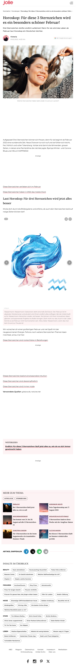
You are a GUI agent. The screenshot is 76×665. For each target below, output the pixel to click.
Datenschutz (29, 649)
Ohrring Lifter (22, 605)
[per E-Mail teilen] (46, 551)
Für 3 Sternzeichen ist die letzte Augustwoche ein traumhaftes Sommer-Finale (25, 536)
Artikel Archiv (40, 652)
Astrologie (8, 498)
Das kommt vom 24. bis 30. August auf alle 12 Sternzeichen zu (24, 522)
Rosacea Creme (9, 574)
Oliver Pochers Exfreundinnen (36, 620)
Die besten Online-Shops (39, 605)
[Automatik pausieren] (66, 219)
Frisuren (7, 585)
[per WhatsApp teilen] (39, 551)
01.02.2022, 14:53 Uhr (17, 39)
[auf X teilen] (33, 551)
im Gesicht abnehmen (26, 574)
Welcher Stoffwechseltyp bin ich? (49, 574)
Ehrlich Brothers (51, 616)
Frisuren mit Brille (31, 590)
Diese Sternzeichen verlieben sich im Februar (22, 187)
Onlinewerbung (26, 652)
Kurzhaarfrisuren (19, 585)
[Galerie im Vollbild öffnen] (70, 219)
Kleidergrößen (9, 605)
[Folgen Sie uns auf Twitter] (48, 661)
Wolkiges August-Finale (58, 516)
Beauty (6, 570)
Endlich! (16, 504)
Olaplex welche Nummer (23, 579)
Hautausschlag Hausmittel (38, 570)
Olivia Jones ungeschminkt (13, 620)
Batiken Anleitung (47, 600)
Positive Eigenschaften (19, 631)
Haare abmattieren (19, 570)
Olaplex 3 (7, 579)
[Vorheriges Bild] (6, 262)
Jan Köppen (24, 625)
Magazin (18, 649)
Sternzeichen (21, 498)
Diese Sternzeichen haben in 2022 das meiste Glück (24, 192)
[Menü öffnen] (71, 3)
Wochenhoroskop (20, 516)
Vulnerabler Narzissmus (12, 640)
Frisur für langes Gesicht (12, 590)
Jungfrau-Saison (19, 530)
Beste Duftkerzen (10, 636)
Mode (5, 601)
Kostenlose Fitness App (28, 636)
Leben (5, 631)
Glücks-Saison (55, 530)
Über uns (52, 652)
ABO (10, 649)
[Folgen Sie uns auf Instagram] (34, 661)
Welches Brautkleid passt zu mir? (15, 610)
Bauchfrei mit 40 (63, 600)
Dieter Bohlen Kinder (58, 620)
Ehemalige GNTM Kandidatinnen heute (24, 600)
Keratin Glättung (62, 594)
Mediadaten (62, 649)
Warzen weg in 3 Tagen (61, 631)
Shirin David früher (35, 616)
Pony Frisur (33, 585)
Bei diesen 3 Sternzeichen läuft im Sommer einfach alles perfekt (60, 536)
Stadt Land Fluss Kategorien (49, 636)
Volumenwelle (46, 585)
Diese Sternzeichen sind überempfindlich (20, 381)
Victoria (13, 37)
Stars (5, 616)
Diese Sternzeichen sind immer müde (19, 386)
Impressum (51, 649)
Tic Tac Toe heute (10, 625)
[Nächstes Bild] (69, 262)
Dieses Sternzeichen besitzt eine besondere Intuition (25, 376)
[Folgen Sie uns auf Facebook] (27, 661)
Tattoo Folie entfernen (58, 570)
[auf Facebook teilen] (26, 551)
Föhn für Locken (47, 594)
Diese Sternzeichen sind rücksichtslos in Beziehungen (25, 340)
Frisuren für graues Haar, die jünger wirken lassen (21, 594)
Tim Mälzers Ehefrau (18, 616)
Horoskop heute (55, 504)
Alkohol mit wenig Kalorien (40, 631)
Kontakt (40, 649)
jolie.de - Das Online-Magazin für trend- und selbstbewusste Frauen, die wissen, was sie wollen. (8, 3)
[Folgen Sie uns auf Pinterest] (41, 661)
